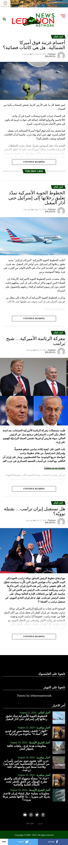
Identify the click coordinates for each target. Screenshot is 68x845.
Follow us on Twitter (54, 468)
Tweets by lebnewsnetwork (34, 695)
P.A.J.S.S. (49, 56)
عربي (40, 823)
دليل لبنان (30, 823)
